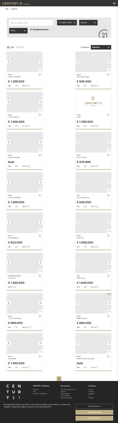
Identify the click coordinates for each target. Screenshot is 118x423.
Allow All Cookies (94, 418)
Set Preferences (94, 406)
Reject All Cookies (94, 412)
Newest (96, 47)
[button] (9, 62)
